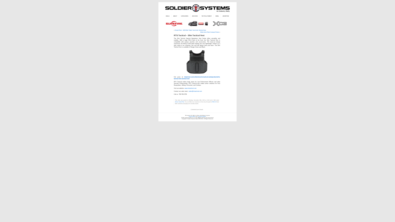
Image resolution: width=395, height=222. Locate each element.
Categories (184, 16)
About (175, 16)
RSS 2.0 (214, 101)
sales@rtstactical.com (195, 91)
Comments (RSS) (202, 116)
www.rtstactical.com (190, 88)
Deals (167, 16)
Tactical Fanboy (207, 16)
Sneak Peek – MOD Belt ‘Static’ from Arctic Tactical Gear (190, 30)
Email (217, 16)
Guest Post (181, 101)
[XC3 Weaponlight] (197, 26)
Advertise (226, 16)
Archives (195, 16)
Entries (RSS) (192, 116)
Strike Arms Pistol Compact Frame (209, 32)
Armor (176, 101)
